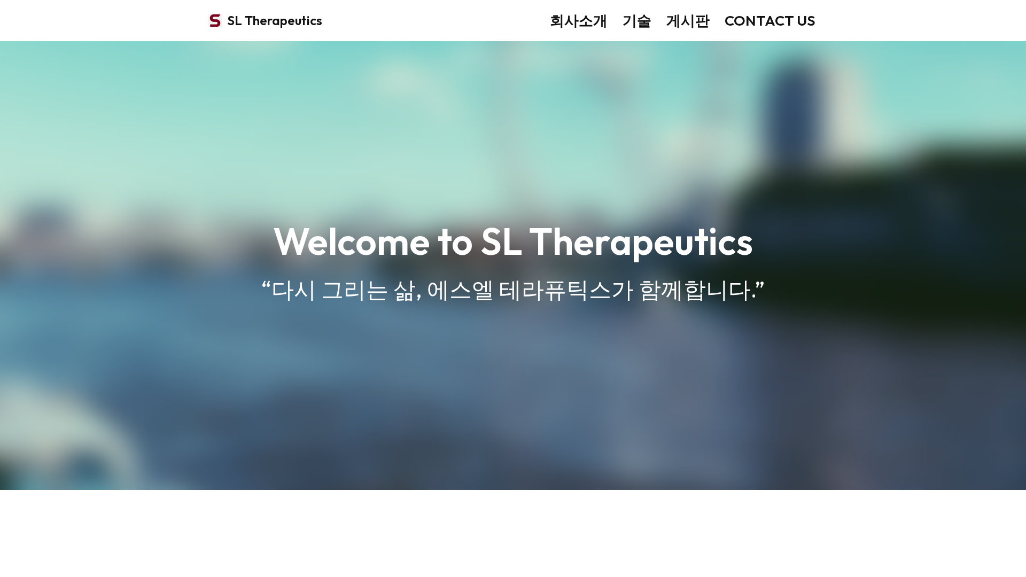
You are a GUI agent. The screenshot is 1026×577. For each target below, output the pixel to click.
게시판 (688, 20)
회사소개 (579, 20)
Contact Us (770, 20)
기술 (637, 20)
